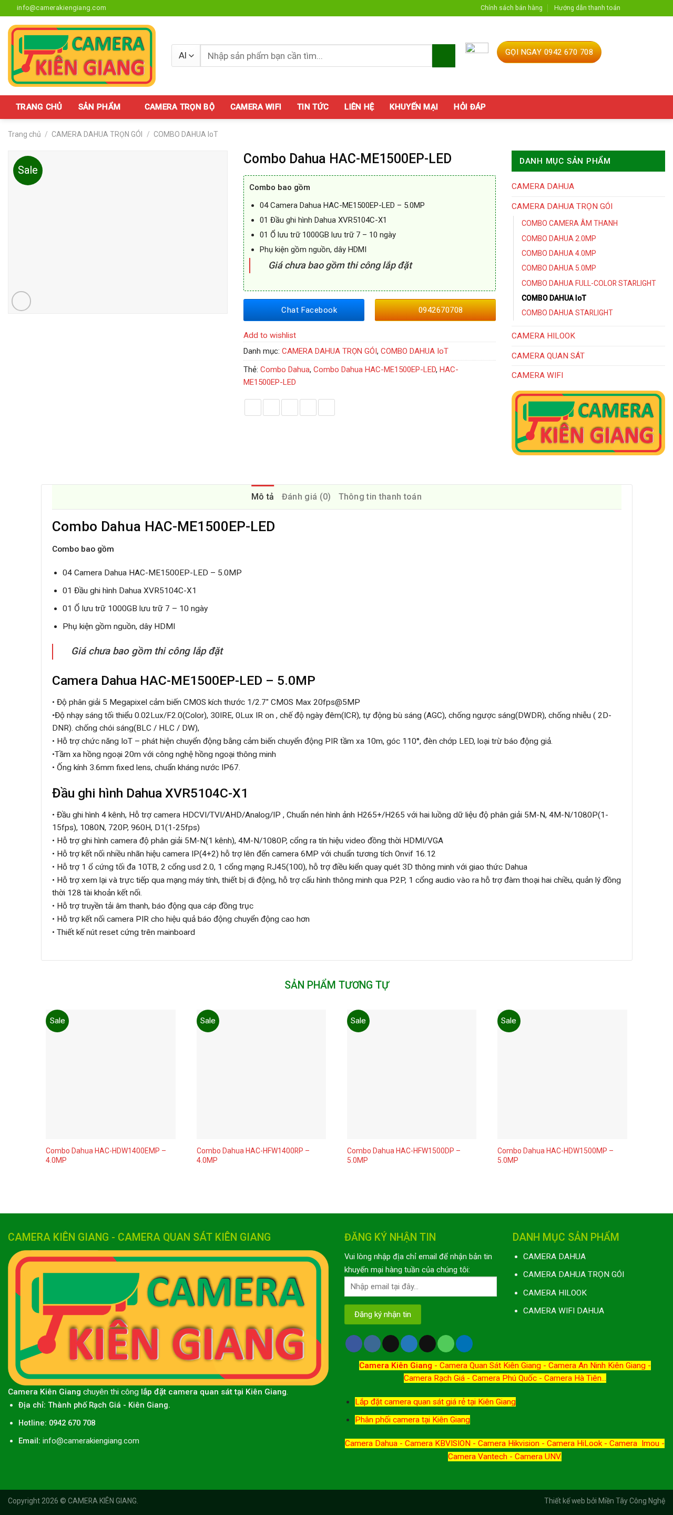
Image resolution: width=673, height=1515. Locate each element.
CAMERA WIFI (537, 375)
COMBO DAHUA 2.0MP (559, 238)
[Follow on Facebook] (631, 7)
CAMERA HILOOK (543, 336)
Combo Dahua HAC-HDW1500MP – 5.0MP (555, 1155)
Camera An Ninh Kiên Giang (597, 1365)
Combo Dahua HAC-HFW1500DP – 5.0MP (404, 1155)
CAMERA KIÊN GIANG (102, 1501)
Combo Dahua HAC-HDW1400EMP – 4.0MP (106, 1155)
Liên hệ (359, 107)
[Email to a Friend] (289, 407)
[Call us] (445, 1343)
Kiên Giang (148, 1405)
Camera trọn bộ (180, 107)
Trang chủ (39, 107)
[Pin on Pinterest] (308, 407)
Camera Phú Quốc (504, 1378)
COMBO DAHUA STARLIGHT (567, 312)
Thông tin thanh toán (380, 497)
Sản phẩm (99, 107)
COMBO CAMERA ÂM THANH (570, 223)
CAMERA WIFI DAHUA (563, 1310)
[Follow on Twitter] (650, 7)
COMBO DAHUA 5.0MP (559, 268)
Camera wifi (255, 107)
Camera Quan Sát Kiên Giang (490, 1365)
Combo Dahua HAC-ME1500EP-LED (374, 369)
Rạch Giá (105, 1405)
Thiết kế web (564, 1501)
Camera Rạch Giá (434, 1378)
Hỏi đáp (470, 107)
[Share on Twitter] (271, 407)
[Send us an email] (660, 7)
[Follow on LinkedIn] (464, 1343)
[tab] (262, 497)
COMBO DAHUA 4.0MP (559, 253)
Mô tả (262, 497)
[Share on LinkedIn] (326, 407)
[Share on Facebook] (252, 407)
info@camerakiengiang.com (91, 1441)
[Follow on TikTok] (390, 1343)
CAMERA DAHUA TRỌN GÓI (97, 134)
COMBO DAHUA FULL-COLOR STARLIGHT (589, 283)
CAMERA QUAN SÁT (548, 356)
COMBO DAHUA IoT (186, 134)
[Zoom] (22, 301)
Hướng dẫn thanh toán (587, 8)
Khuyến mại (414, 107)
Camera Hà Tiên (572, 1378)
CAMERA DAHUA (543, 186)
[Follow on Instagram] (641, 7)
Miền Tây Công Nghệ (631, 1501)
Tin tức (313, 107)
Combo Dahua (285, 369)
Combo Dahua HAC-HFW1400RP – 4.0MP (253, 1155)
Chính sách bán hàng (512, 8)
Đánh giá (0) (306, 497)
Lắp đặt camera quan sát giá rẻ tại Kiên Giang (435, 1402)
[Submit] (443, 55)
